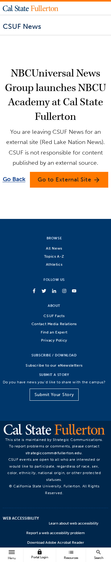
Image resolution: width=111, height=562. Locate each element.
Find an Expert (54, 332)
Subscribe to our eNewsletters (54, 365)
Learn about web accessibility (73, 523)
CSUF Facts (53, 315)
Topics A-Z (54, 256)
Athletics (54, 264)
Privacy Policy (54, 340)
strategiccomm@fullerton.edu (54, 453)
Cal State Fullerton (30, 8)
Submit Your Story (54, 394)
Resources (71, 554)
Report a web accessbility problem (55, 533)
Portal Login (39, 554)
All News (54, 248)
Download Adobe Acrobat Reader (55, 542)
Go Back (14, 179)
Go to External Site (69, 180)
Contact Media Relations (54, 323)
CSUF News (22, 26)
